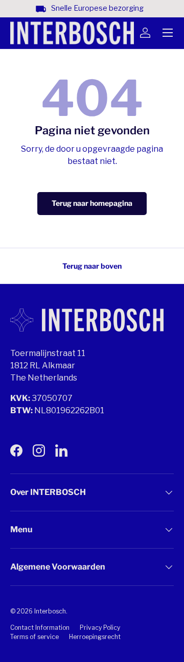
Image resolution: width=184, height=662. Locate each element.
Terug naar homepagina (92, 203)
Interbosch (50, 611)
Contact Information (40, 627)
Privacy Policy (100, 627)
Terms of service (34, 637)
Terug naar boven (92, 266)
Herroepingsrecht (95, 637)
